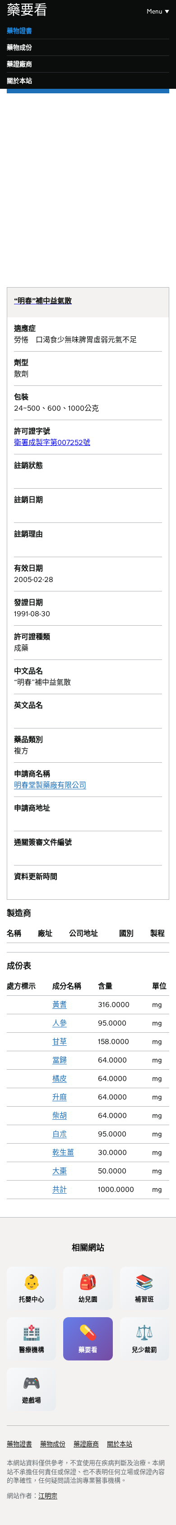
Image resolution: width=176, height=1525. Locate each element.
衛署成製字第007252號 (52, 442)
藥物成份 (19, 47)
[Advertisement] (88, 186)
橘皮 (59, 1078)
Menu (154, 11)
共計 (59, 1189)
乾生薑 (63, 1152)
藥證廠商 (19, 64)
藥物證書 (19, 31)
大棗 (59, 1171)
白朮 (59, 1134)
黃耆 (59, 1004)
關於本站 (19, 81)
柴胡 (59, 1115)
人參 (59, 1023)
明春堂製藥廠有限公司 (50, 785)
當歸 (59, 1060)
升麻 (59, 1097)
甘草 (59, 1041)
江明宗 (47, 1496)
